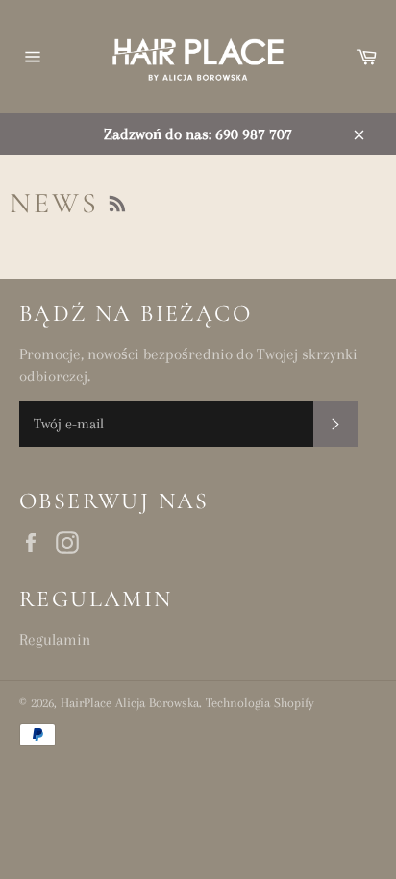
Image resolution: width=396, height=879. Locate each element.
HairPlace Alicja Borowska (130, 703)
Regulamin (54, 639)
